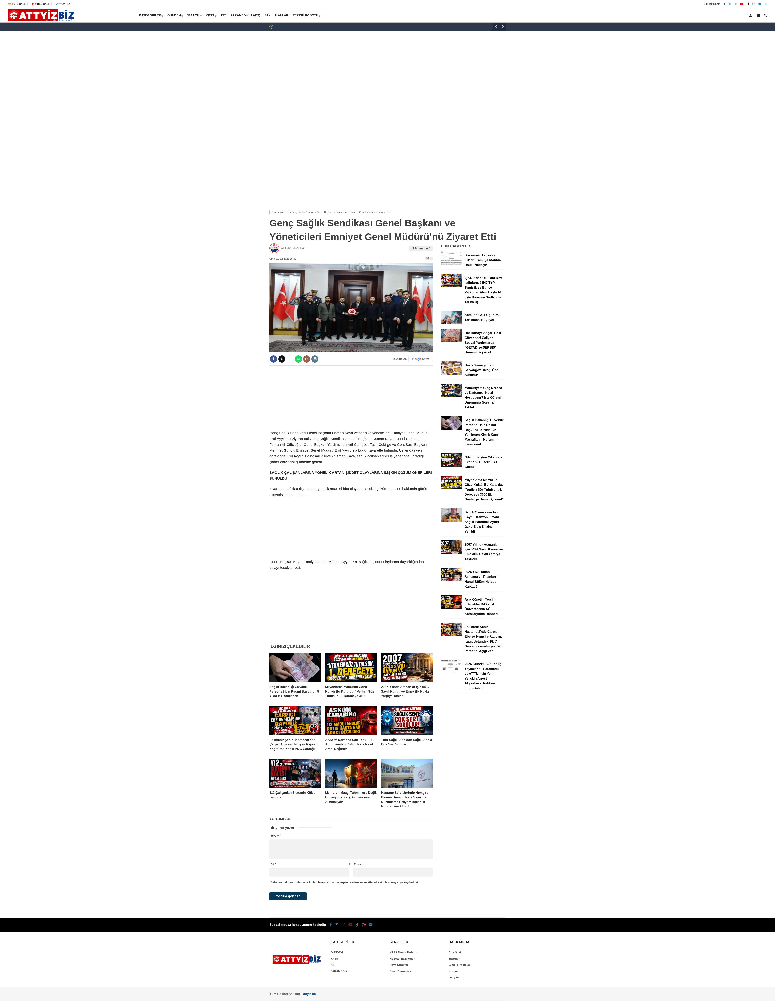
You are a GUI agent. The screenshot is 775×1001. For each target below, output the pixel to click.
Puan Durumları (400, 971)
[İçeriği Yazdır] (314, 359)
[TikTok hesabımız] (748, 4)
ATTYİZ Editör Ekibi (293, 248)
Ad (273, 864)
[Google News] (420, 359)
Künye (453, 971)
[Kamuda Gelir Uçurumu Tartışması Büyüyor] (451, 323)
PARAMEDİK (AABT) (245, 15)
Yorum (275, 835)
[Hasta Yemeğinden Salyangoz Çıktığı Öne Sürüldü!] (451, 373)
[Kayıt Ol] (751, 15)
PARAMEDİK (339, 971)
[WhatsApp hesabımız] (766, 4)
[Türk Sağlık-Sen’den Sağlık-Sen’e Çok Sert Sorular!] (407, 720)
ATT (223, 15)
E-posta (360, 864)
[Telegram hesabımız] (759, 4)
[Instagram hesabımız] (736, 4)
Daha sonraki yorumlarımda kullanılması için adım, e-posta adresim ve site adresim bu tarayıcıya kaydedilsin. (345, 882)
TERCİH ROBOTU (305, 15)
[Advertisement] (387, 63)
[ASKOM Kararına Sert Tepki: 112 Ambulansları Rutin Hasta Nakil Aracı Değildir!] (351, 720)
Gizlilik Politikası (460, 964)
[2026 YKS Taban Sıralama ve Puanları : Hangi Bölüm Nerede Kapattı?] (451, 580)
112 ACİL (193, 15)
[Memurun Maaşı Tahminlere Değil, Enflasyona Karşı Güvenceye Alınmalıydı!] (351, 773)
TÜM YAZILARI (421, 248)
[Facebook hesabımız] (724, 4)
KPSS (210, 15)
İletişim (454, 977)
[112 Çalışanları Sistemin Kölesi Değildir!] (295, 773)
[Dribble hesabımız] (753, 4)
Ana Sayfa (456, 952)
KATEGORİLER (150, 15)
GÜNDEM (174, 15)
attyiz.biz (309, 994)
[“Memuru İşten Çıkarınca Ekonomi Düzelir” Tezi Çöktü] (451, 465)
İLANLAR (281, 15)
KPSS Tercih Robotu (403, 952)
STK (268, 15)
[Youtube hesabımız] (742, 4)
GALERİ (20, 4)
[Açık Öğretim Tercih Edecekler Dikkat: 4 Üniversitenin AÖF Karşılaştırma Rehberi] (451, 607)
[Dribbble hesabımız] (364, 925)
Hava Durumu (399, 964)
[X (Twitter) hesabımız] (730, 4)
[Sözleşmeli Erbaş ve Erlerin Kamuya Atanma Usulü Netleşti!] (451, 263)
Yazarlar (454, 958)
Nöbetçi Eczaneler (402, 958)
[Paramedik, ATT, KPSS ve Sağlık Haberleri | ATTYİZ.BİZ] (43, 20)
